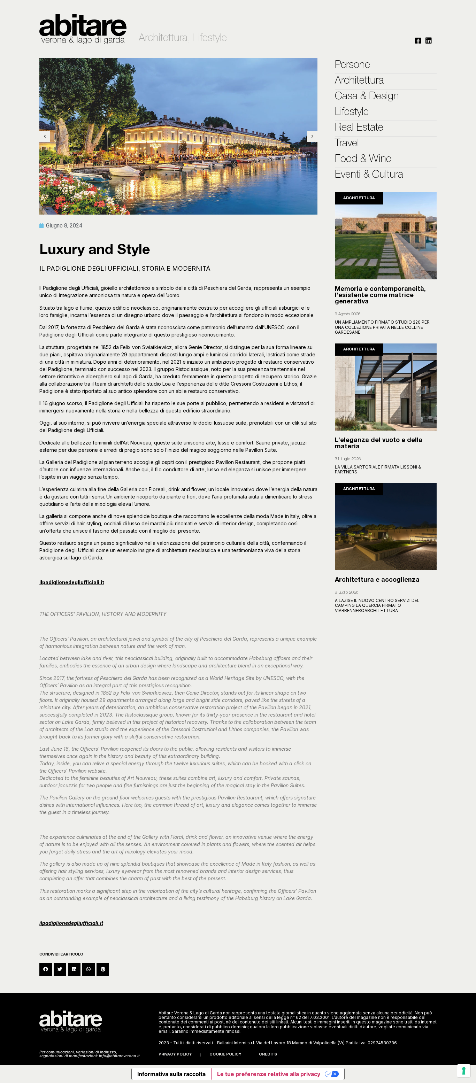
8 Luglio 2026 (347, 592)
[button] (45, 969)
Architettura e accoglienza (377, 580)
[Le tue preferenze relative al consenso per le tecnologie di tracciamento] (463, 1070)
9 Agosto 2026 (348, 314)
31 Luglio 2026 (348, 459)
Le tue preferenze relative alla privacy (268, 1073)
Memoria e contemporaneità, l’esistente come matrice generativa (380, 295)
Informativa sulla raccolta (171, 1073)
